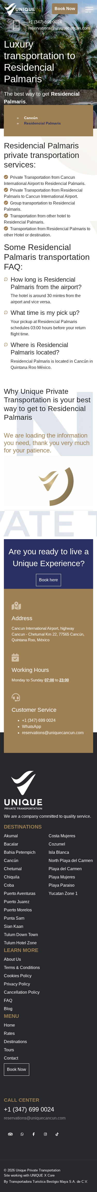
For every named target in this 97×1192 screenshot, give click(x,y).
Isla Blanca (59, 852)
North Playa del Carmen (71, 860)
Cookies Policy (18, 976)
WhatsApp (31, 726)
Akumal (11, 836)
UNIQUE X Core (42, 1175)
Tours (9, 1050)
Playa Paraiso (61, 885)
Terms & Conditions (22, 967)
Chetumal (13, 869)
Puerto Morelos (18, 910)
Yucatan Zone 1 (63, 893)
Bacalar (11, 844)
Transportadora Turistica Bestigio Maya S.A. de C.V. (48, 1182)
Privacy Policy (17, 984)
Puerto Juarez (16, 902)
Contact (11, 1058)
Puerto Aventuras (19, 893)
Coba (9, 885)
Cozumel (57, 844)
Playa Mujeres (62, 877)
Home (9, 1025)
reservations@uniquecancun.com (59, 28)
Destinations (15, 1041)
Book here (48, 580)
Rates (9, 1033)
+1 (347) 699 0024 (45, 22)
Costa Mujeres (62, 836)
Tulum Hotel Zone (20, 943)
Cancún (31, 118)
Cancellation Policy (22, 992)
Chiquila (11, 877)
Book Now (65, 8)
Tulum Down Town (21, 934)
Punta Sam (14, 918)
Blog (8, 1009)
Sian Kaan (13, 926)
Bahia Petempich (19, 852)
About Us (12, 959)
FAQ (8, 1000)
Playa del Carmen (65, 869)
